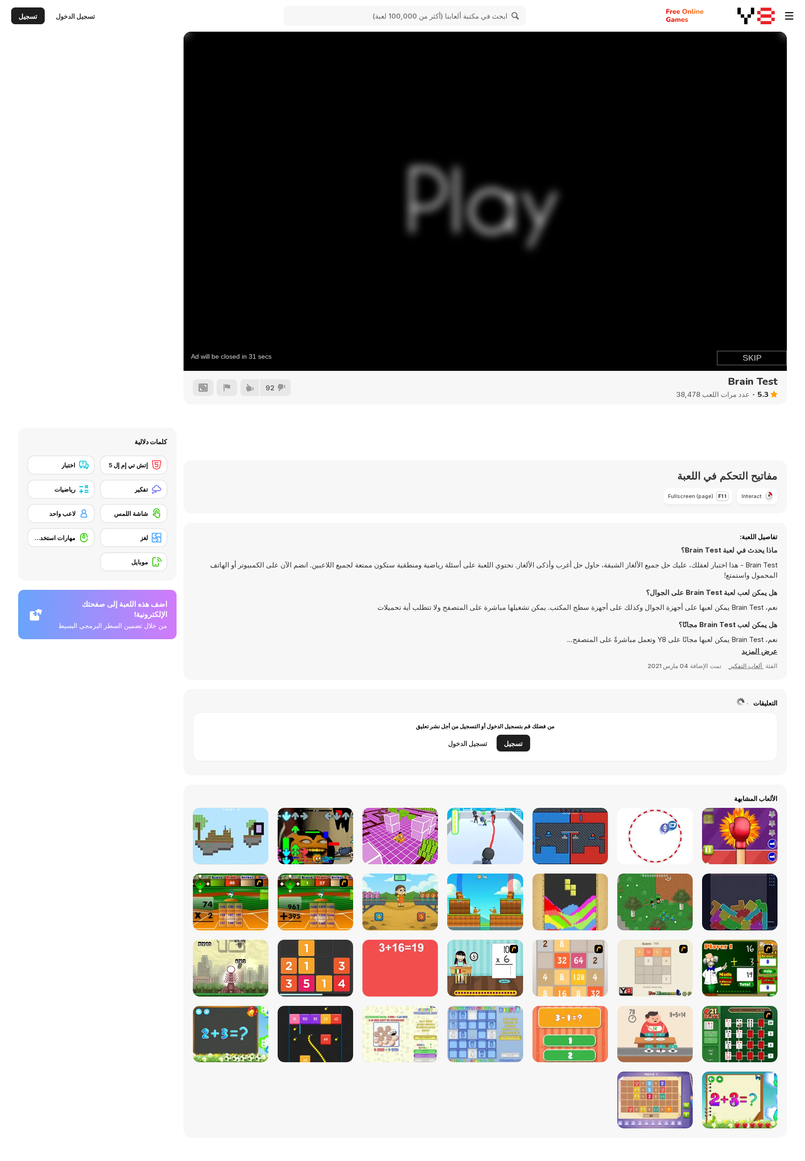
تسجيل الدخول (75, 16)
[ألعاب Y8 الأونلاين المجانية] (756, 15)
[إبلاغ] (227, 387)
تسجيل (28, 16)
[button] (760, 651)
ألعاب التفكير (746, 665)
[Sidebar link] (789, 16)
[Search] (515, 16)
